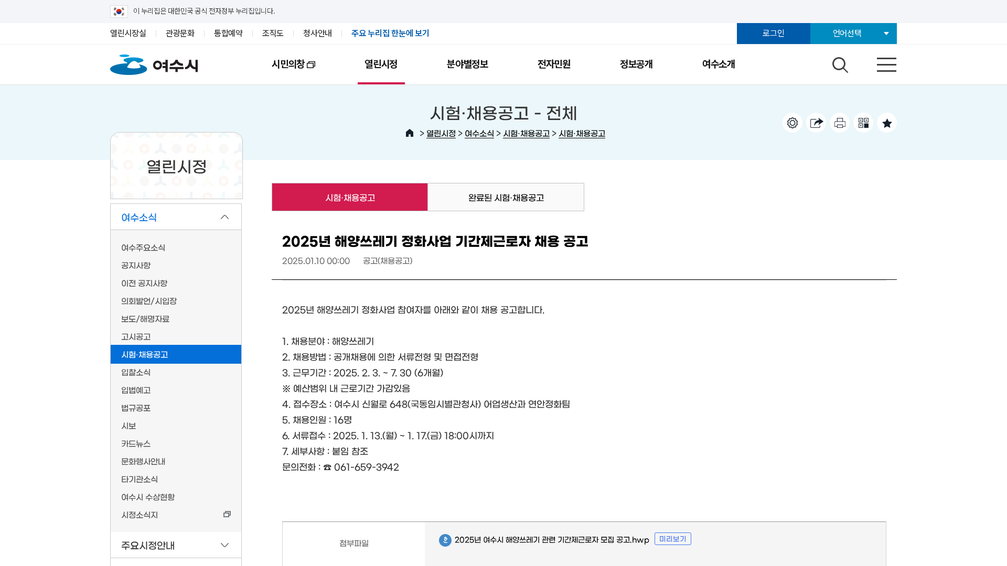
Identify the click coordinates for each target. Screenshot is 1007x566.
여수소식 (479, 133)
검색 (838, 62)
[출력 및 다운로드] (840, 123)
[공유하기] (816, 123)
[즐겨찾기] (887, 123)
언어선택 (847, 33)
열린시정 (381, 64)
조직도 (273, 33)
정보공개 (636, 64)
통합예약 (228, 33)
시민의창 (276, 71)
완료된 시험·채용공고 (506, 197)
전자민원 (554, 64)
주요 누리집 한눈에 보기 (390, 33)
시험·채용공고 (526, 133)
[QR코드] (863, 123)
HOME (409, 133)
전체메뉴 (877, 62)
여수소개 (718, 64)
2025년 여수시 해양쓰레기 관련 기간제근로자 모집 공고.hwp (544, 540)
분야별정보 (467, 64)
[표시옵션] (792, 123)
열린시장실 (128, 33)
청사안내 (317, 33)
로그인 (773, 33)
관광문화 (180, 33)
